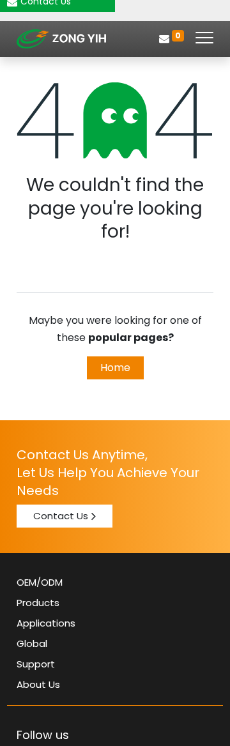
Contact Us (60, 515)
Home (115, 367)
